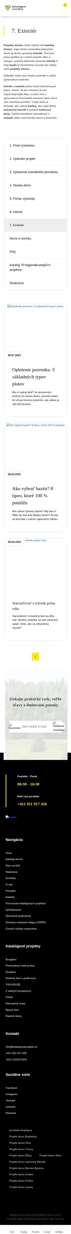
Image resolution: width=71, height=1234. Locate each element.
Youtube (10, 1100)
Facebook (11, 1087)
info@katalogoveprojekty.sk (21, 1046)
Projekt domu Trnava (21, 1149)
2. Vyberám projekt (22, 159)
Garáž (9, 997)
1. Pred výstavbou (22, 145)
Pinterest (11, 1113)
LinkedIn (10, 1106)
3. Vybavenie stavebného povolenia (34, 172)
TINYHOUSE (13, 984)
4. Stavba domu (20, 185)
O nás (9, 884)
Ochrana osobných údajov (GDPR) (26, 922)
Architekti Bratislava (20, 1130)
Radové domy (14, 1016)
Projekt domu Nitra (20, 1142)
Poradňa (10, 890)
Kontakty (11, 878)
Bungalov (11, 959)
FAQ (13, 251)
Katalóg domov (14, 859)
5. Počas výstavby (22, 198)
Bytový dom (12, 1009)
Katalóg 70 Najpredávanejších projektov (30, 267)
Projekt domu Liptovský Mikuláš (27, 1161)
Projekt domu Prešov (21, 1180)
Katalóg (10, 897)
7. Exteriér (17, 225)
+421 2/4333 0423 (16, 1059)
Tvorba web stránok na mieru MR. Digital (35, 1219)
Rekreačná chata (15, 1003)
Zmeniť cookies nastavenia (21, 928)
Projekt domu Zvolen (21, 1174)
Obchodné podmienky (18, 915)
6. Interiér (16, 212)
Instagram (11, 1094)
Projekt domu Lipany (21, 1187)
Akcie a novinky (20, 238)
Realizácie (17, 283)
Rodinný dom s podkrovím (21, 978)
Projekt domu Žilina (20, 1155)
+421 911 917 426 (16, 1053)
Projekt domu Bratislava (23, 1136)
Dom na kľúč (13, 865)
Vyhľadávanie (13, 909)
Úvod (9, 852)
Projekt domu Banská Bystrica (26, 1168)
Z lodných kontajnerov (18, 990)
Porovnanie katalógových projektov (26, 903)
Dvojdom (11, 971)
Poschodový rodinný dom (20, 965)
